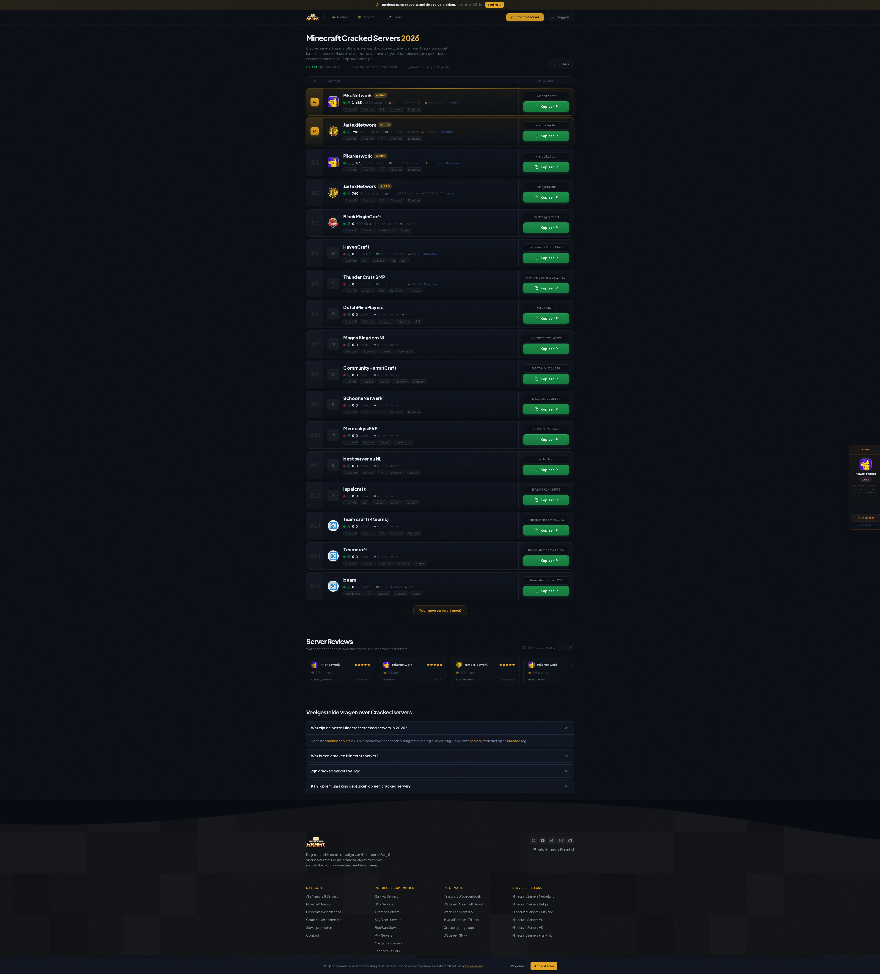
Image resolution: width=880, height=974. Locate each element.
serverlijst (478, 741)
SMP (404, 260)
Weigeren (517, 966)
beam (349, 580)
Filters (564, 64)
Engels (405, 230)
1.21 (393, 260)
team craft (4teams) (366, 519)
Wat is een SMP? (455, 935)
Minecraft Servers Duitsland (532, 912)
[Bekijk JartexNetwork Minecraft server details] (333, 131)
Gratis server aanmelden (324, 920)
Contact (312, 935)
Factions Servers (387, 951)
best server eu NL (362, 458)
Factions (368, 442)
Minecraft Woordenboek (325, 912)
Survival (865, 479)
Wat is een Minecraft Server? (464, 904)
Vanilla (384, 381)
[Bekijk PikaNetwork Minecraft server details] (333, 101)
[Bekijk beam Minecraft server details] (333, 586)
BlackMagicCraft (362, 216)
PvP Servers (383, 935)
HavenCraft (356, 247)
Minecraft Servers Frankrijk (532, 935)
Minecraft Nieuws (319, 904)
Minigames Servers (389, 943)
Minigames (353, 593)
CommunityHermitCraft (369, 368)
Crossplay (413, 290)
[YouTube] (542, 840)
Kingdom (414, 109)
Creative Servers (387, 912)
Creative (367, 109)
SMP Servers (384, 904)
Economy (401, 381)
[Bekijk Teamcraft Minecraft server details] (333, 555)
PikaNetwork (865, 473)
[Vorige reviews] (561, 647)
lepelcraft (354, 489)
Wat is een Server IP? (458, 912)
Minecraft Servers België (530, 904)
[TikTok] (552, 840)
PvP (382, 109)
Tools (397, 17)
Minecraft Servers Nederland (533, 896)
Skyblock (403, 321)
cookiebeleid (473, 966)
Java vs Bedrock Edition (461, 920)
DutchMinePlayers (363, 307)
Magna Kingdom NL (364, 337)
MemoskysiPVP (360, 428)
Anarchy (367, 290)
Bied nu (492, 4)
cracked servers (337, 741)
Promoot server (527, 17)
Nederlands (387, 230)
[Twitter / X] (533, 840)
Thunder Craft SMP (364, 277)
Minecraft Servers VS (527, 920)
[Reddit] (570, 840)
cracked (513, 741)
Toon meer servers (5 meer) (440, 610)
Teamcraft (355, 549)
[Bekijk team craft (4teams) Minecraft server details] (333, 525)
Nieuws (342, 17)
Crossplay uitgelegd (459, 927)
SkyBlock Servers (388, 920)
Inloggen (562, 17)
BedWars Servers (387, 927)
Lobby (416, 593)
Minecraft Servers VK (527, 927)
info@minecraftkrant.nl (556, 849)
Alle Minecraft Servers (322, 896)
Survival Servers (386, 896)
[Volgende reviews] (570, 647)
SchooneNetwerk (362, 398)
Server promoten (319, 927)
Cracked (396, 109)
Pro (382, 95)
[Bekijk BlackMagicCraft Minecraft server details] (333, 222)
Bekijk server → (866, 525)
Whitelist (418, 381)
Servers (368, 17)
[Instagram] (561, 840)
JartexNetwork (359, 125)
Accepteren (544, 966)
